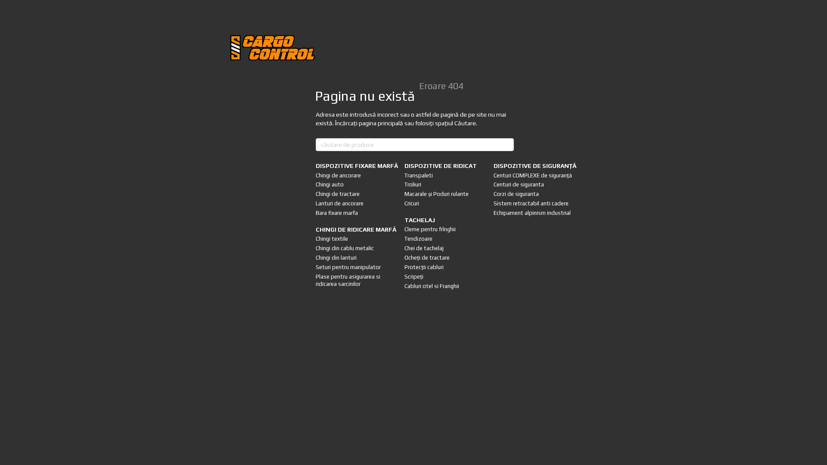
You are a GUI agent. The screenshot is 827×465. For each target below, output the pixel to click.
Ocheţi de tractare (427, 257)
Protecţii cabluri (424, 267)
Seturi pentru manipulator (348, 267)
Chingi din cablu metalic (345, 248)
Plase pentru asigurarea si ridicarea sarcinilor (348, 280)
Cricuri (411, 203)
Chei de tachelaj (424, 248)
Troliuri (412, 184)
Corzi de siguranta (516, 194)
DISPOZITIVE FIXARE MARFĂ (357, 165)
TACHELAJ (419, 220)
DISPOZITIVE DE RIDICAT (440, 165)
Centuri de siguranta (519, 184)
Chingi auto (330, 184)
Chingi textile (332, 239)
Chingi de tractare (338, 194)
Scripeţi (413, 276)
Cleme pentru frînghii (430, 229)
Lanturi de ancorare (340, 203)
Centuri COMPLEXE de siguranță (533, 175)
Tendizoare (418, 239)
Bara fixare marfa (337, 213)
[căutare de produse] (507, 144)
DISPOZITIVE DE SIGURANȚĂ (535, 165)
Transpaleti (418, 175)
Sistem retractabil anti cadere (531, 203)
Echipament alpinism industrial (532, 213)
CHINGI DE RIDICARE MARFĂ (356, 229)
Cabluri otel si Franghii (431, 286)
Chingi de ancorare (338, 175)
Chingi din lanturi (336, 257)
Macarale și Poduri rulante (436, 194)
